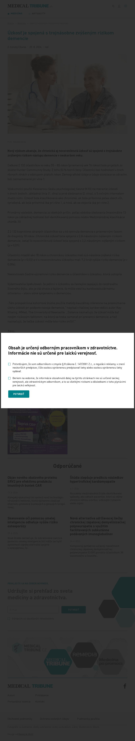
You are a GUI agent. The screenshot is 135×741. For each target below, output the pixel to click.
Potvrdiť (18, 393)
